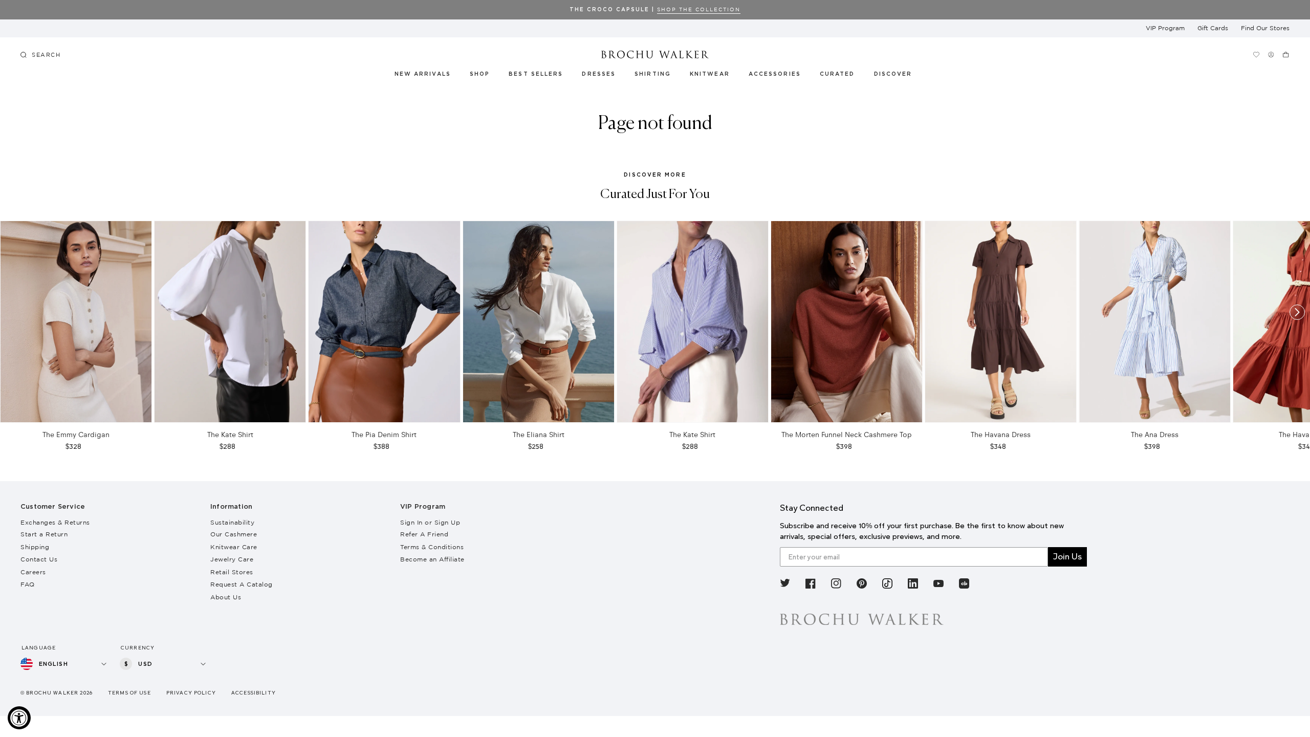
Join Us (1067, 556)
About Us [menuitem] (225, 597)
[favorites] (1256, 54)
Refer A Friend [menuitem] (424, 534)
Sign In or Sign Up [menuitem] (430, 522)
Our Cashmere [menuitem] (233, 534)
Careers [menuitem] (33, 572)
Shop (480, 74)
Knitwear (710, 74)
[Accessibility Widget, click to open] (19, 717)
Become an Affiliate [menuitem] (432, 559)
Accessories (775, 74)
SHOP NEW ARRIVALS (1152, 9)
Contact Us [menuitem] (38, 559)
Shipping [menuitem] (34, 547)
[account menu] (1271, 54)
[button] (843, 75)
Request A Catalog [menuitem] (241, 584)
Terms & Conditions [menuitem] (432, 547)
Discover (893, 74)
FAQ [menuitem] (27, 584)
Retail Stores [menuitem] (231, 572)
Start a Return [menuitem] (44, 534)
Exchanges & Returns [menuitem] (55, 522)
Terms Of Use (129, 693)
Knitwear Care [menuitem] (233, 547)
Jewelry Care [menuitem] (231, 559)
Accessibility (253, 693)
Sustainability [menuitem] (232, 522)
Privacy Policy (191, 693)
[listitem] (785, 585)
